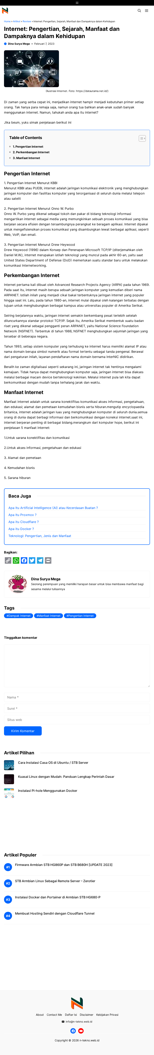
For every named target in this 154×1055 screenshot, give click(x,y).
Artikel (16, 21)
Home (7, 21)
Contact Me (54, 1014)
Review (27, 21)
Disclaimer (86, 1014)
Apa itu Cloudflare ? (23, 522)
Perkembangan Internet (33, 152)
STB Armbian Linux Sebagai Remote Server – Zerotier (55, 881)
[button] (139, 11)
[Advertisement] (77, 830)
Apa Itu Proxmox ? (22, 515)
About (40, 1014)
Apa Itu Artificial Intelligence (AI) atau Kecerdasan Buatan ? (53, 508)
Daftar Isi (71, 1014)
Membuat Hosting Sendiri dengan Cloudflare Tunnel (54, 913)
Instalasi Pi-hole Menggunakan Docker (47, 791)
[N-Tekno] (5, 11)
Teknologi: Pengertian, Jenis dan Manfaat (39, 536)
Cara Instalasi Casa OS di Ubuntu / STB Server (53, 763)
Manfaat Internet (28, 158)
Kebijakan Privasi (107, 1014)
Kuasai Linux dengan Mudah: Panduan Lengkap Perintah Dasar (66, 777)
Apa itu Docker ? (21, 529)
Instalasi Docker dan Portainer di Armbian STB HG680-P (57, 897)
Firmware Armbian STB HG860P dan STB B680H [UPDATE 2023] (63, 865)
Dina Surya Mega (19, 43)
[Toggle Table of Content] (140, 138)
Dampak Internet (19, 615)
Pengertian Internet (29, 146)
